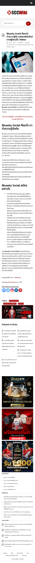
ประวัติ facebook (11, 282)
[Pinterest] (20, 290)
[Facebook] (4, 290)
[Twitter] (8, 290)
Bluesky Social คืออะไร (10, 303)
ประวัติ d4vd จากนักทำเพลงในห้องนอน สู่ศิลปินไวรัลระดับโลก (9, 334)
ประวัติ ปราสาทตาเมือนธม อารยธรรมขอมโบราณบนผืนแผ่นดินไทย (25, 343)
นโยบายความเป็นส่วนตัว (12, 555)
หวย (27, 553)
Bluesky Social (14, 301)
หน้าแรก (5, 553)
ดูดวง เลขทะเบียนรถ (9, 486)
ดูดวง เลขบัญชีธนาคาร (9, 489)
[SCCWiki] (17, 12)
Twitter (21, 303)
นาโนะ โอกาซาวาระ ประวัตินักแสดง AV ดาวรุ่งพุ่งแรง (17, 512)
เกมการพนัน (20, 553)
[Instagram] (12, 290)
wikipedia (17, 277)
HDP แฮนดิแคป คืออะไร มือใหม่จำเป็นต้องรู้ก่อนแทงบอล (19, 541)
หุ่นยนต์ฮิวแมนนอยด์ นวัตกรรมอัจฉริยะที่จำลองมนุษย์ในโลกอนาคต (25, 334)
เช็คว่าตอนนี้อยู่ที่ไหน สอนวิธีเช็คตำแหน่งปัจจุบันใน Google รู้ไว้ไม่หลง (17, 117)
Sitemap (24, 555)
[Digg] (16, 290)
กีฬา (12, 553)
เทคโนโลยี (20, 43)
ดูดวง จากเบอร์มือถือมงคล (11, 480)
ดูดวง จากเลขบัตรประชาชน (11, 483)
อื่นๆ (10, 43)
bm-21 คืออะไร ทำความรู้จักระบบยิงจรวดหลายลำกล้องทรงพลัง (9, 363)
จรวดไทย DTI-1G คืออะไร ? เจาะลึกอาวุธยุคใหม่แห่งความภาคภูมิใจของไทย (25, 353)
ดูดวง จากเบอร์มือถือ (9, 477)
